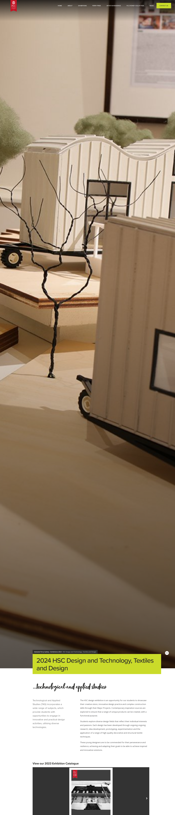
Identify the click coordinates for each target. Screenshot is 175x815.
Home (60, 6)
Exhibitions (82, 6)
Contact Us (163, 6)
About (70, 6)
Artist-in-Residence (114, 6)
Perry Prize (96, 6)
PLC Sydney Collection (135, 6)
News (152, 6)
